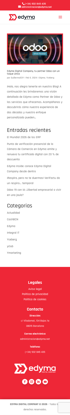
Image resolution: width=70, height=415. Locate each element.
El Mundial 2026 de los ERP (24, 137)
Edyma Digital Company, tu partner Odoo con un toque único (33, 72)
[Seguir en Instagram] (31, 381)
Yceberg (50, 77)
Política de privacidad (35, 294)
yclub (10, 246)
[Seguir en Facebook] (25, 381)
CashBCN (12, 219)
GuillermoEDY (17, 77)
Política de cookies (35, 299)
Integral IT (13, 233)
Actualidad (13, 213)
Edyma (42, 77)
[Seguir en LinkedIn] (38, 381)
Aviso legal (35, 289)
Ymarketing (14, 253)
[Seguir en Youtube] (45, 381)
